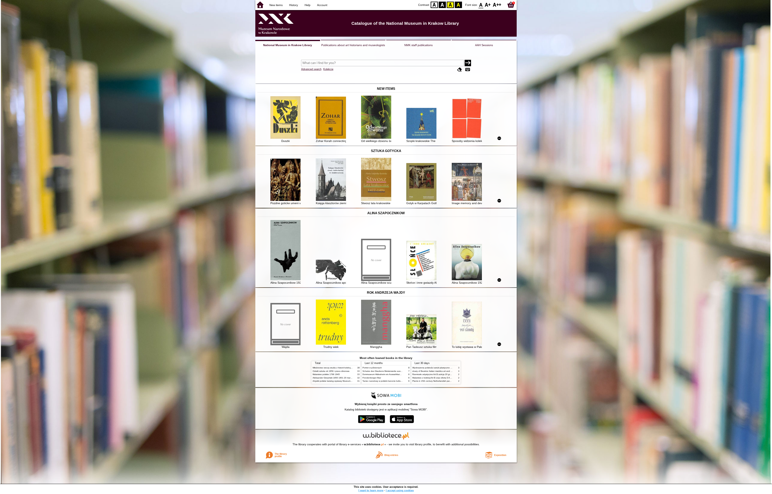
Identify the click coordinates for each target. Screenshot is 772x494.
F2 (497, 4)
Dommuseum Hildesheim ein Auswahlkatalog (383, 374)
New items (276, 5)
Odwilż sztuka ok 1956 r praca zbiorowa (331, 371)
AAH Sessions (484, 45)
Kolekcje (328, 69)
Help (307, 5)
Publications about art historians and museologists (353, 45)
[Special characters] (467, 69)
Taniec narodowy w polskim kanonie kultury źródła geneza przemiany (394, 381)
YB (450, 4)
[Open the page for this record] (286, 118)
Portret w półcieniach (372, 368)
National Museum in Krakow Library (287, 45)
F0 (481, 4)
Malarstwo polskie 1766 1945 (326, 374)
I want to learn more (370, 490)
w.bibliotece (374, 444)
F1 (488, 4)
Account (322, 5)
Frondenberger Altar (371, 378)
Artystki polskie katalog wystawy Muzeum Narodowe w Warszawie (343, 381)
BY (458, 4)
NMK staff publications (418, 45)
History (293, 5)
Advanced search (311, 69)
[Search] (468, 63)
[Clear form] (459, 69)
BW (442, 4)
